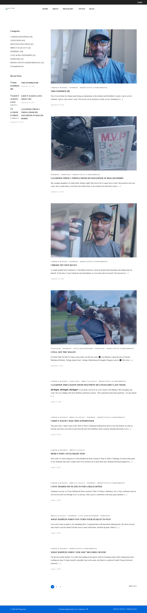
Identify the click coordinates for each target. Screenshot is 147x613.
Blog (92, 9)
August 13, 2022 (56, 402)
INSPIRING (73, 87)
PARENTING (66, 174)
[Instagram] (17, 2)
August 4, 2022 (56, 500)
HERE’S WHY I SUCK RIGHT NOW (68, 454)
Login (139, 2)
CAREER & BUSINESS (59, 87)
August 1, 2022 (56, 569)
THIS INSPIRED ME (60, 91)
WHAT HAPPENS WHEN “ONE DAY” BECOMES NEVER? (78, 552)
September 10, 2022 (57, 105)
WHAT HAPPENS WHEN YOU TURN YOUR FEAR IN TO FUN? (81, 519)
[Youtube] (13, 2)
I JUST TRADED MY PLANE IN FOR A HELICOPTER (76, 486)
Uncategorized (15, 66)
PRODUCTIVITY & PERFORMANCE (94, 87)
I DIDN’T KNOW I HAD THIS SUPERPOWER (72, 421)
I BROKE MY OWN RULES (64, 265)
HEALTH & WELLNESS (20, 44)
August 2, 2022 (56, 533)
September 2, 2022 (57, 366)
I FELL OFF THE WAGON (63, 352)
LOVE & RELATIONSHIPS (83, 348)
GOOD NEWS (56, 348)
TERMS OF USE (131, 609)
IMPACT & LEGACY (89, 381)
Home (45, 9)
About (55, 9)
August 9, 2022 (56, 434)
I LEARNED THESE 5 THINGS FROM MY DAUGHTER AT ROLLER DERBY (87, 178)
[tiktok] (21, 2)
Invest (82, 9)
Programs (68, 9)
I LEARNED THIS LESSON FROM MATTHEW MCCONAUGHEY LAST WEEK (88, 385)
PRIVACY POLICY (119, 609)
